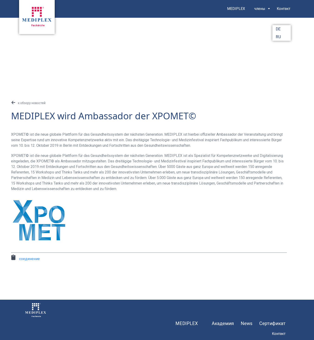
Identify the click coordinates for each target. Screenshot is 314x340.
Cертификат (272, 323)
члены (259, 8)
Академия (223, 323)
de (278, 28)
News (246, 323)
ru (278, 36)
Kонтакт (283, 8)
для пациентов (240, 24)
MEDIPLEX (236, 8)
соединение (29, 259)
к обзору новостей (32, 103)
